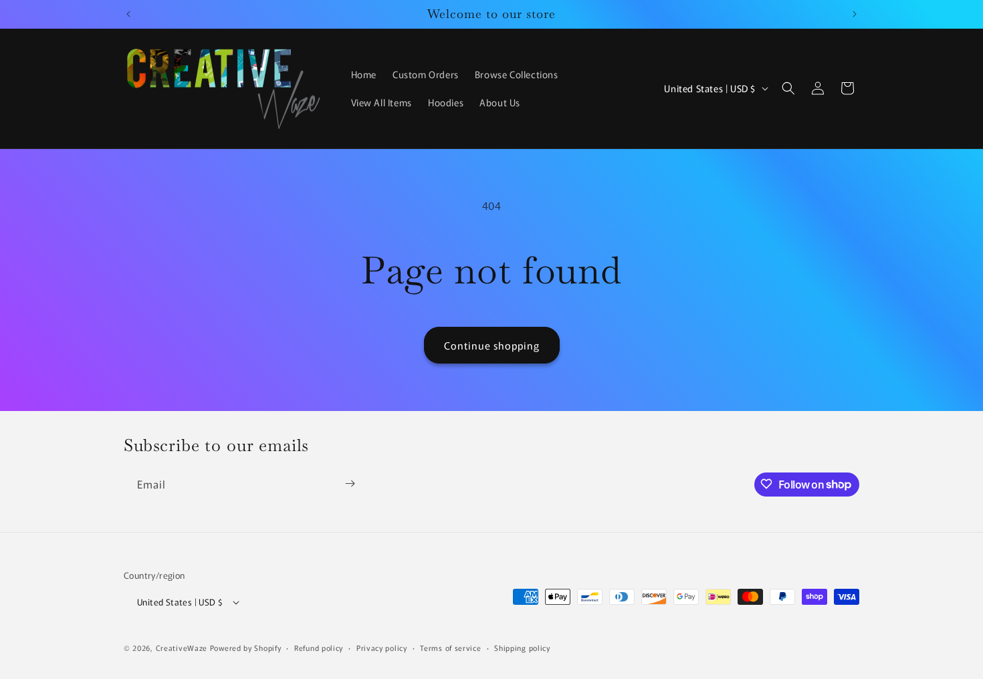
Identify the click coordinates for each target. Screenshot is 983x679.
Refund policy (318, 647)
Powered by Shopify (246, 648)
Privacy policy (381, 647)
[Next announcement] (854, 14)
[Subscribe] (349, 483)
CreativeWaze (181, 648)
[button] (788, 88)
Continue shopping (492, 345)
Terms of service (450, 647)
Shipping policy (522, 647)
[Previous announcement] (128, 14)
